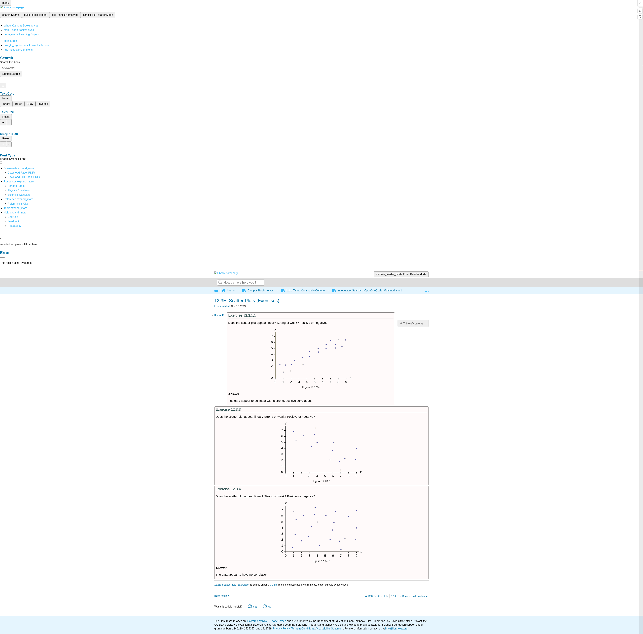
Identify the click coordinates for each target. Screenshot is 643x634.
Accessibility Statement (329, 628)
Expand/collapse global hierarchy (218, 290)
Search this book (10, 62)
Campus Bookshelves (260, 290)
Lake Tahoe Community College (305, 290)
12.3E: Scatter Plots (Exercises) (231, 584)
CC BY (274, 584)
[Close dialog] (2, 257)
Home (231, 290)
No (269, 606)
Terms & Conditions (302, 628)
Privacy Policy (281, 628)
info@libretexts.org (396, 628)
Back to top (220, 595)
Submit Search (11, 73)
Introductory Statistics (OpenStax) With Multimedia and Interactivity (377, 290)
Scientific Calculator (19, 194)
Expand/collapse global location (427, 289)
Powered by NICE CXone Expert (267, 621)
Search (220, 283)
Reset (5, 98)
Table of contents (413, 323)
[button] (13, 221)
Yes (255, 606)
